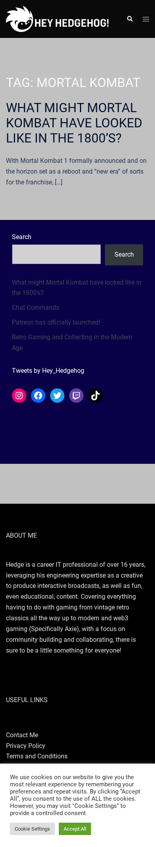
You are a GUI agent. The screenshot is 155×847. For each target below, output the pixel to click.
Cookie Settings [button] (32, 829)
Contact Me (22, 735)
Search (21, 237)
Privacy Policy (25, 746)
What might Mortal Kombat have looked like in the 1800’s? (74, 123)
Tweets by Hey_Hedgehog (48, 370)
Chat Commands (35, 307)
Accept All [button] (75, 829)
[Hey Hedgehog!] (60, 18)
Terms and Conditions (37, 756)
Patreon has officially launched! (56, 322)
